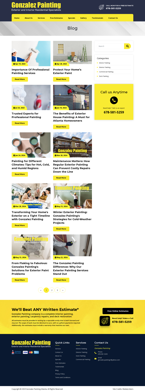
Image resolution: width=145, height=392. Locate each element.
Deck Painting (103, 76)
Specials (71, 18)
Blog (56, 370)
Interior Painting (104, 63)
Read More (20, 79)
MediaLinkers (127, 389)
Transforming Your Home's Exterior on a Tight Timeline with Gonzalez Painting (31, 216)
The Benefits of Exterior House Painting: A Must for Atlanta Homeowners (71, 117)
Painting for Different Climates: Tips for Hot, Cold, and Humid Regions (31, 165)
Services (41, 18)
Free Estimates (56, 18)
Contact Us (113, 18)
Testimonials (97, 18)
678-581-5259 (113, 8)
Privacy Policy (60, 374)
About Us (28, 18)
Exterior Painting (104, 67)
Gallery (83, 18)
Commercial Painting (106, 72)
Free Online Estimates (117, 311)
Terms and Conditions (62, 377)
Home (16, 18)
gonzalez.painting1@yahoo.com (109, 360)
